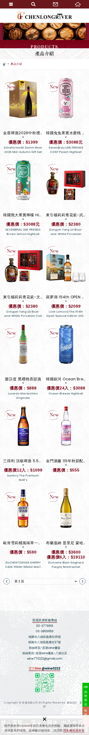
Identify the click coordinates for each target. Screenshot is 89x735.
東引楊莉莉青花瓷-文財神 (23, 280)
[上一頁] (7, 581)
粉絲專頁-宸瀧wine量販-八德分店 (44, 653)
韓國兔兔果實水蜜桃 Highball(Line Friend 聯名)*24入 (66, 116)
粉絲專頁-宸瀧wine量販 (44, 648)
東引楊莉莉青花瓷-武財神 (66, 198)
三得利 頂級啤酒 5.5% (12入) (23, 444)
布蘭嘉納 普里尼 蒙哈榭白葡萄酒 (66, 528)
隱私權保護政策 (73, 730)
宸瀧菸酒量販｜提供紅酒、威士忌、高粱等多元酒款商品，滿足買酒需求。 (44, 15)
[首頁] (4, 64)
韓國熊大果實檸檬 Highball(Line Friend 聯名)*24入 (23, 198)
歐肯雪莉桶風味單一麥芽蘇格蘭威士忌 (23, 528)
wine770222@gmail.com (45, 658)
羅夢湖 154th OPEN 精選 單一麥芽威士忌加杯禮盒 (66, 280)
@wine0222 (51, 668)
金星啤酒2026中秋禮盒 (23, 116)
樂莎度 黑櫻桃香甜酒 (23, 362)
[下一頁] (82, 581)
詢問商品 (85, 698)
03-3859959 (44, 631)
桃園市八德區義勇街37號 (44, 642)
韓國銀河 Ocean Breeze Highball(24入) (66, 362)
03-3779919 (44, 626)
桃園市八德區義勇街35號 (45, 637)
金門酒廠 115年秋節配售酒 (66, 439)
